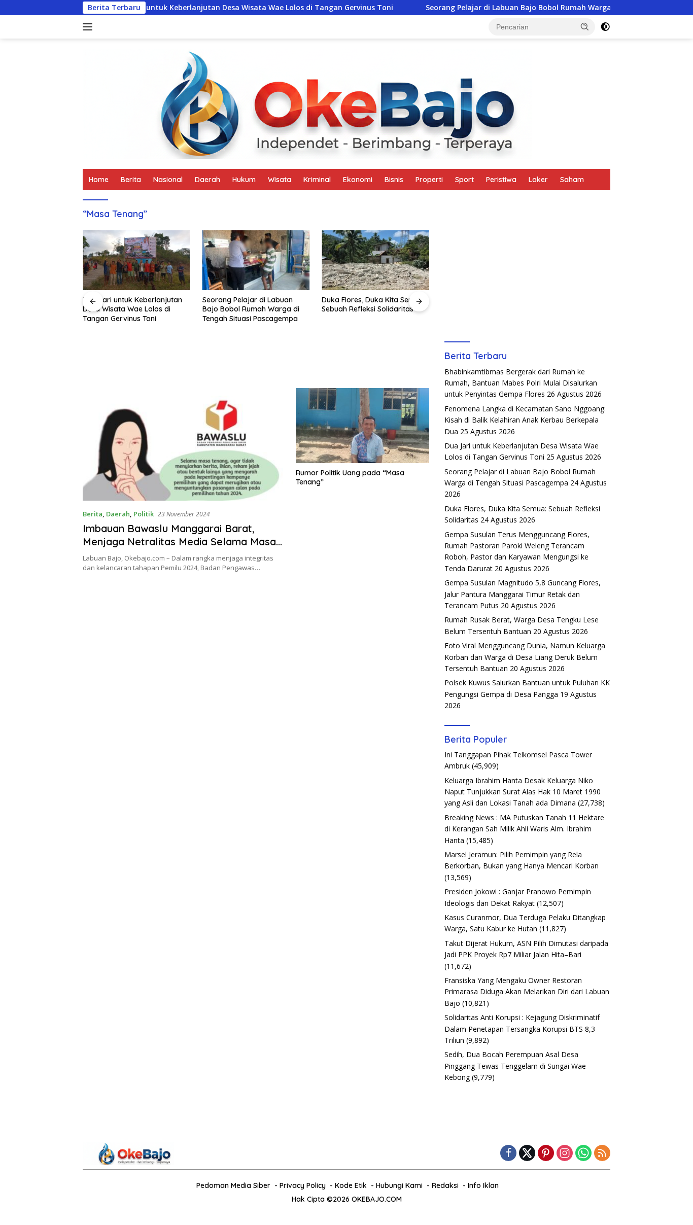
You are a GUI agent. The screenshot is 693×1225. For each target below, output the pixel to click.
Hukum (244, 179)
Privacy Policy (303, 1185)
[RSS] (602, 1154)
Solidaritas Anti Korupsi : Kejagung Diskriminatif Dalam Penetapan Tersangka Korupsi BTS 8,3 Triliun (522, 1028)
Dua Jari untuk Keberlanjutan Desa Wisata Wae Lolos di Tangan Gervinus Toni (212, 7)
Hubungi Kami (399, 1185)
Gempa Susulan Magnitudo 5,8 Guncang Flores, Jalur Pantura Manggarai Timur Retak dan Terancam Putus (522, 594)
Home (99, 179)
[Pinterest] (546, 1154)
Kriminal (317, 179)
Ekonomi (357, 179)
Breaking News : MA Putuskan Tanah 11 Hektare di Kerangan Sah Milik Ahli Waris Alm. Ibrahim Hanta (524, 829)
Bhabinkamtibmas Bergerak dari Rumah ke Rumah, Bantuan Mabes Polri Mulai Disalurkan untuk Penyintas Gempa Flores (520, 383)
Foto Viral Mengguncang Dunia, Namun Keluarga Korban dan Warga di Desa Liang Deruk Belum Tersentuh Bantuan (524, 657)
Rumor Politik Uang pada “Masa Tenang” (350, 477)
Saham (572, 179)
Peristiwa (501, 179)
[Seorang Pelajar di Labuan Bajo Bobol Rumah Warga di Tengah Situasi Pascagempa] (256, 260)
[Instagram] (565, 1154)
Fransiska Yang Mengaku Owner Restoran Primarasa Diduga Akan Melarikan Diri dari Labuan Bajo (526, 991)
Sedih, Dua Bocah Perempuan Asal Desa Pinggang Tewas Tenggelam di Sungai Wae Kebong (515, 1065)
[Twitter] (527, 1154)
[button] (585, 26)
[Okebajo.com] (307, 103)
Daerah (207, 179)
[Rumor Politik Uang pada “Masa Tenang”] (362, 425)
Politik (143, 513)
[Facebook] (508, 1154)
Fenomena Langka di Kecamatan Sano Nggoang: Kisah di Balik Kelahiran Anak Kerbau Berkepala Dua (525, 420)
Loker (538, 179)
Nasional (168, 179)
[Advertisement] (527, 263)
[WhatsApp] (583, 1154)
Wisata (279, 179)
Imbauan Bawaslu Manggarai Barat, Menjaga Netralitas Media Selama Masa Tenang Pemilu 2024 (179, 541)
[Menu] (89, 27)
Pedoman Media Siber (233, 1185)
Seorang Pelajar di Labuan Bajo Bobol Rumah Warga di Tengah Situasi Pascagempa (532, 7)
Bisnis (394, 179)
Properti (429, 179)
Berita (131, 179)
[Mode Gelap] (605, 27)
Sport (464, 179)
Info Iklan (483, 1185)
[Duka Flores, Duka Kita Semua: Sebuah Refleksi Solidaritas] (375, 260)
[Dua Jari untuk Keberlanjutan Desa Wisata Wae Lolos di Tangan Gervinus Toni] (136, 260)
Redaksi (445, 1185)
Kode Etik (351, 1185)
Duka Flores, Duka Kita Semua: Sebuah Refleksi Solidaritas (373, 304)
